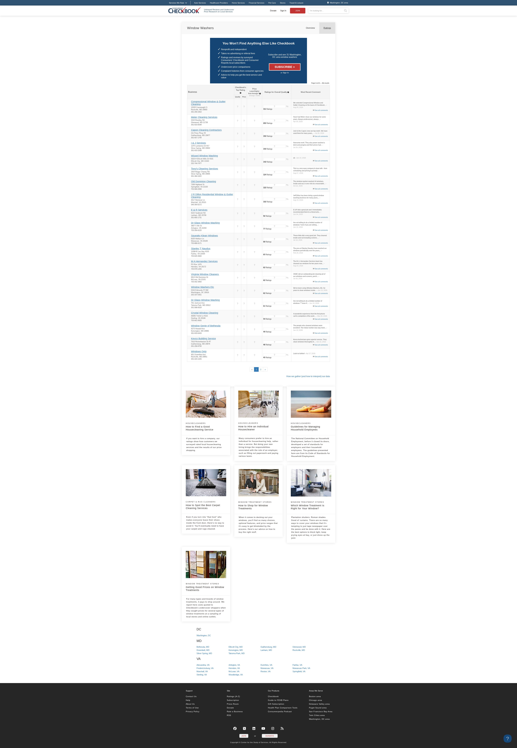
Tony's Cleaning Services (204, 168)
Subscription (233, 700)
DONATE (270, 736)
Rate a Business (235, 711)
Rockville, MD (299, 650)
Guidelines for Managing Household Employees (305, 426)
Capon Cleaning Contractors (206, 130)
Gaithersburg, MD (268, 647)
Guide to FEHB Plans (278, 700)
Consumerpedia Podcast (280, 711)
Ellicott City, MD (236, 647)
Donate (273, 10)
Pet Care (272, 3)
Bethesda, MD (203, 647)
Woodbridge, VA (236, 674)
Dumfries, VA (266, 665)
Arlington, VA (234, 665)
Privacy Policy (192, 711)
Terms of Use (192, 708)
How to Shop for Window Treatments (255, 505)
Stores (282, 3)
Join (297, 11)
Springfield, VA (299, 671)
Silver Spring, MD (204, 653)
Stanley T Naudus (200, 248)
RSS (229, 715)
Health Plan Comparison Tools (282, 708)
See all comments (321, 110)
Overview (310, 28)
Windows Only (199, 351)
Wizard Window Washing (204, 155)
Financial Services (256, 3)
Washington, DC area (319, 719)
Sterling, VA (202, 674)
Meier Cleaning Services (204, 117)
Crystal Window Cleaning (204, 312)
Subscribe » (285, 67)
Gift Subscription (276, 704)
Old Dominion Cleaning (203, 181)
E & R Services (199, 210)
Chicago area (315, 700)
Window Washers (200, 28)
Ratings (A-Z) (233, 696)
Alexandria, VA (203, 665)
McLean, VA (234, 671)
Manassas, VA (267, 668)
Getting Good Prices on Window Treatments (205, 587)
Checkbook (273, 696)
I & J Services (198, 143)
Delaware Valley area (319, 704)
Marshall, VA (202, 671)
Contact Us (191, 696)
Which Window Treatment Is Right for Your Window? (307, 505)
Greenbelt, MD (203, 650)
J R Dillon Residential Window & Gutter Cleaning (212, 195)
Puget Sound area (318, 708)
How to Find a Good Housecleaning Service (199, 426)
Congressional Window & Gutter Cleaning (208, 103)
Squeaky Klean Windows (204, 235)
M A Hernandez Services (204, 261)
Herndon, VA (234, 668)
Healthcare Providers (219, 3)
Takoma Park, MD (237, 653)
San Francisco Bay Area (320, 711)
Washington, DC (204, 635)
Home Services (238, 3)
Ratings (327, 28)
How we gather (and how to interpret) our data (308, 376)
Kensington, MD (236, 650)
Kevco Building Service (203, 338)
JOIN (243, 736)
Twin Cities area (317, 715)
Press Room (233, 704)
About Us (190, 704)
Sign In (283, 10)
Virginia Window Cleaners (205, 274)
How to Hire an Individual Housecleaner (253, 426)
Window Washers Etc (202, 287)
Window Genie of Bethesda (205, 325)
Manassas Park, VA (301, 668)
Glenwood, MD (299, 647)
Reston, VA (265, 671)
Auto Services (200, 3)
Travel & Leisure (296, 3)
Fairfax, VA (297, 665)
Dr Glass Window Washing (205, 222)
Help (188, 700)
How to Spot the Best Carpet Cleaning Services (203, 505)
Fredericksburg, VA (205, 668)
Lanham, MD (266, 650)
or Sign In (285, 73)
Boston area (315, 696)
